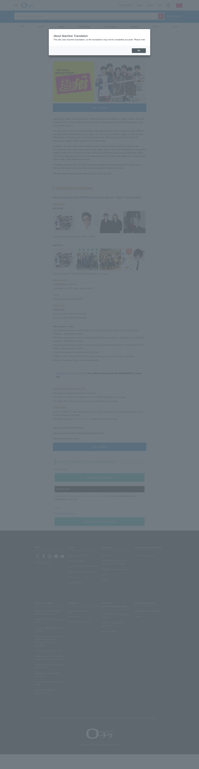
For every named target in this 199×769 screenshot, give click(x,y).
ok (139, 51)
